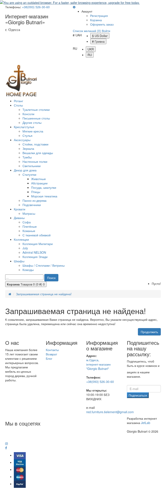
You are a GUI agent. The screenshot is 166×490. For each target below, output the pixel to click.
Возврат (51, 354)
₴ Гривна (98, 41)
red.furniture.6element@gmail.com (110, 412)
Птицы (35, 192)
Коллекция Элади (35, 257)
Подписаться (138, 395)
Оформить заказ (101, 24)
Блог (49, 358)
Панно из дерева (34, 200)
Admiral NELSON (34, 252)
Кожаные (28, 231)
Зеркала (28, 148)
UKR (91, 49)
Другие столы (32, 122)
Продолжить (149, 332)
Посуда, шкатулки (43, 187)
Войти (106, 31)
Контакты (52, 350)
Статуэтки (29, 174)
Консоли (28, 114)
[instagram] (6, 443)
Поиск (51, 278)
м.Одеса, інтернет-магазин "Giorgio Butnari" (98, 364)
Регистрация (99, 15)
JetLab (145, 423)
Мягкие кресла (32, 131)
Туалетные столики (36, 109)
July (25, 248)
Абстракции (39, 183)
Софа (26, 222)
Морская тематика (44, 196)
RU (90, 55)
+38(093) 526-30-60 (36, 7)
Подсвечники (31, 205)
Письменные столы (36, 118)
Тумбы (27, 157)
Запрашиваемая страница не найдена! (44, 294)
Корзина (96, 20)
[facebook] (6, 448)
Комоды (28, 270)
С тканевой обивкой (36, 235)
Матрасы (28, 213)
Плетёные (29, 226)
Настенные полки (34, 161)
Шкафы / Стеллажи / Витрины (43, 265)
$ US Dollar (100, 36)
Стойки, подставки (35, 144)
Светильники (31, 166)
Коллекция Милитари (37, 244)
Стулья (27, 135)
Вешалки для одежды (37, 153)
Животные (38, 179)
